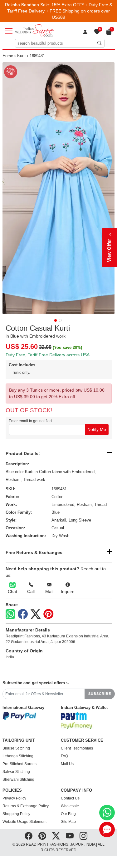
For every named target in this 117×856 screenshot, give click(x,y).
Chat (12, 591)
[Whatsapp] (10, 614)
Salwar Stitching (16, 771)
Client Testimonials (77, 748)
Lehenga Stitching (17, 756)
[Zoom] (58, 188)
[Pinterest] (48, 614)
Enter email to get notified (30, 421)
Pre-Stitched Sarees (19, 764)
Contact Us (70, 798)
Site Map (68, 821)
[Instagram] (83, 836)
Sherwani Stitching (18, 779)
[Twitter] (36, 614)
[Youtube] (70, 836)
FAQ (64, 756)
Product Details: (23, 453)
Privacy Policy (14, 798)
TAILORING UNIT (18, 740)
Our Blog (68, 814)
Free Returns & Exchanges (34, 552)
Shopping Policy (16, 814)
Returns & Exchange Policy (25, 806)
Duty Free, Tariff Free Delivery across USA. (48, 354)
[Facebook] (23, 614)
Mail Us (67, 764)
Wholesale (70, 806)
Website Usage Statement (24, 821)
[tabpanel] (58, 188)
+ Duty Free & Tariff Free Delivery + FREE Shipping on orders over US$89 (59, 11)
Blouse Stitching (16, 748)
